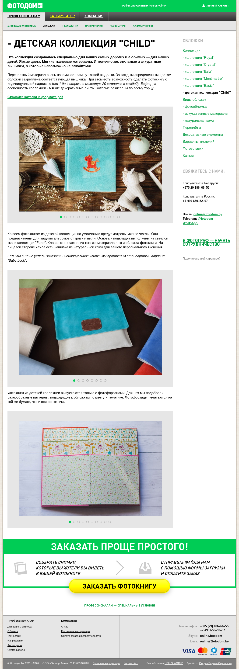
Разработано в (165, 663)
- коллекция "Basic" (198, 85)
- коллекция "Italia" (197, 71)
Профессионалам (23, 16)
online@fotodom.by (207, 214)
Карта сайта (131, 663)
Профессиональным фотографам (143, 5)
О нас (64, 626)
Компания (93, 16)
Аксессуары (118, 25)
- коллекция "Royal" (198, 57)
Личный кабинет (218, 5)
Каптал (188, 155)
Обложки (12, 631)
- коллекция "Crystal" (199, 64)
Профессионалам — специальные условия (119, 605)
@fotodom (205, 218)
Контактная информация (75, 631)
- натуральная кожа (198, 120)
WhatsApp (190, 223)
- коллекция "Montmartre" (203, 78)
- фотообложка (195, 106)
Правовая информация (106, 663)
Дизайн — (209, 663)
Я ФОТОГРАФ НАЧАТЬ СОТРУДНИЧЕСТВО (206, 242)
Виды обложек (194, 99)
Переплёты (192, 127)
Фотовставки (193, 148)
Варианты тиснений (198, 141)
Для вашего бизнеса (21, 25)
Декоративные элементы (203, 134)
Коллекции (191, 50)
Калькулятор (62, 16)
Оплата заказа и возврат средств (81, 635)
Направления (94, 25)
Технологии (70, 25)
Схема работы (143, 25)
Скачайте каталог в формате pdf (35, 97)
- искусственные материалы (205, 113)
